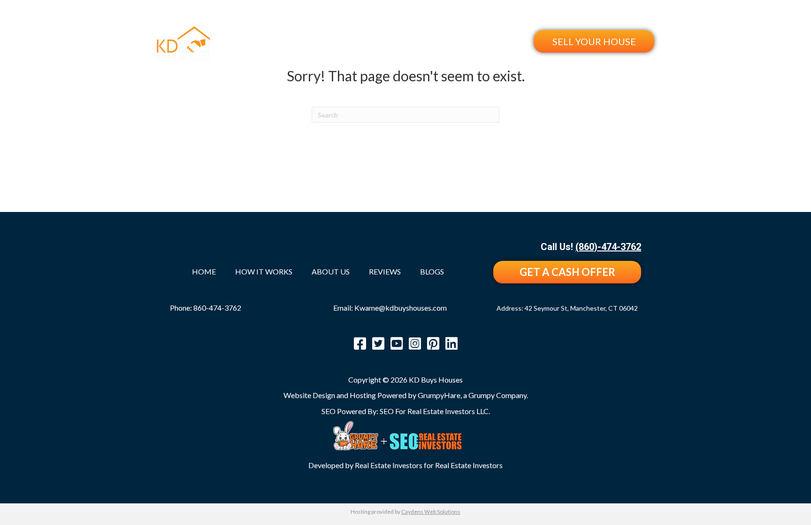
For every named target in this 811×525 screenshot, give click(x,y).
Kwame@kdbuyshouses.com (400, 307)
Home (347, 41)
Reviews (502, 41)
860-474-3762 (217, 307)
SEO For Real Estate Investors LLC (434, 411)
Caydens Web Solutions (430, 511)
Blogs (432, 272)
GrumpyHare (439, 395)
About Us (455, 41)
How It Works (397, 41)
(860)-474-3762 (621, 16)
